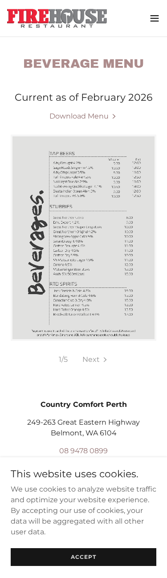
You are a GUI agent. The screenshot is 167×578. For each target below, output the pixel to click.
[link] (57, 18)
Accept (83, 556)
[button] (154, 18)
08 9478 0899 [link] (83, 451)
